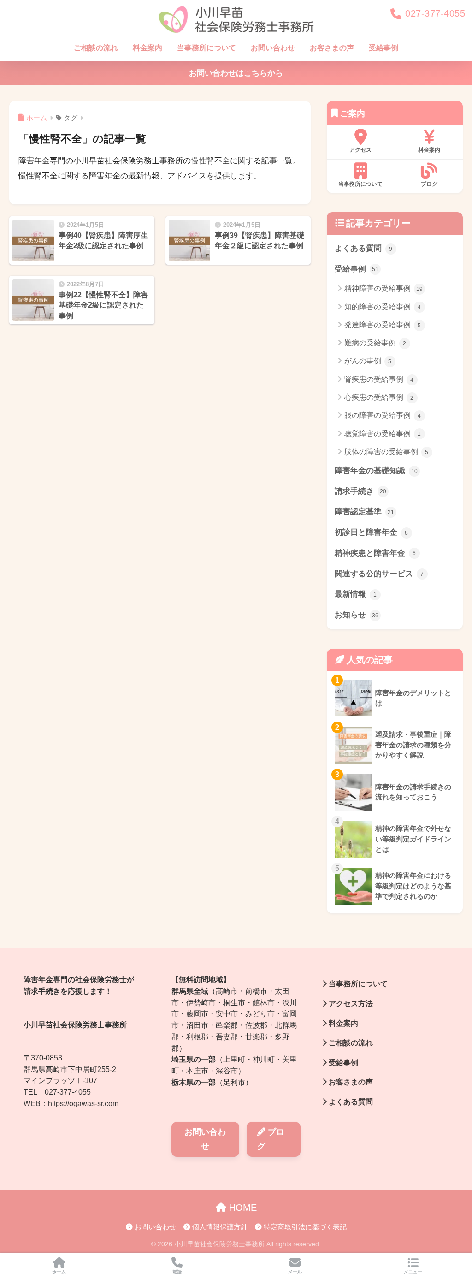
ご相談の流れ (96, 48)
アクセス (360, 150)
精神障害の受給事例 (383, 288)
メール (295, 1271)
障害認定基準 (364, 511)
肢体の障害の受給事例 (386, 452)
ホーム (59, 1271)
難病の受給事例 (375, 343)
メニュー (413, 1271)
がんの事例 (368, 361)
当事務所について (206, 48)
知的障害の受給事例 (382, 307)
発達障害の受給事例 (382, 325)
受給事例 (383, 48)
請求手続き (360, 491)
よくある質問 (364, 248)
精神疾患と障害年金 (375, 553)
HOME (241, 1207)
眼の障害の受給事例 (382, 415)
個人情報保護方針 (219, 1227)
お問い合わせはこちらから (236, 73)
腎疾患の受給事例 (379, 379)
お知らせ (356, 614)
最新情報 (356, 594)
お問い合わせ (273, 48)
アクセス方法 (350, 1003)
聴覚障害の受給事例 (382, 434)
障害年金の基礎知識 (376, 470)
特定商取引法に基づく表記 (304, 1227)
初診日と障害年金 (371, 532)
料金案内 (147, 48)
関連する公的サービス (379, 573)
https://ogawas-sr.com (83, 1103)
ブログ (429, 184)
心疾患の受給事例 (379, 397)
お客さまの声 (332, 48)
